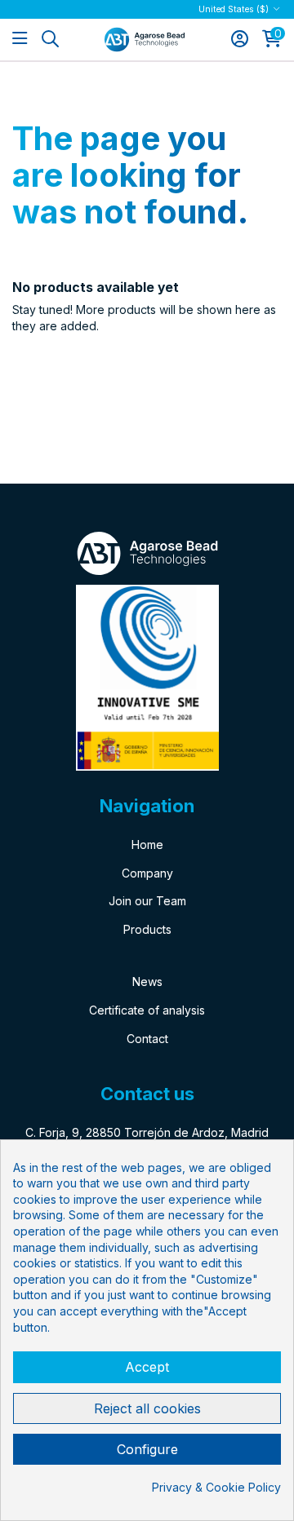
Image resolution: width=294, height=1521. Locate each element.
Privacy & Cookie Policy (216, 1487)
